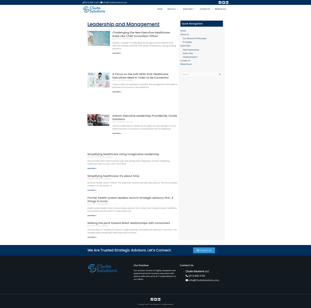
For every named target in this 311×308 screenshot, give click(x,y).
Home (160, 9)
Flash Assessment (191, 49)
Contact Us (205, 9)
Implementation (190, 57)
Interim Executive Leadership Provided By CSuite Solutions (144, 117)
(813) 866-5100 (91, 2)
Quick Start (188, 9)
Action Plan (188, 53)
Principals (187, 42)
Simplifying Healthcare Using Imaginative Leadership (123, 154)
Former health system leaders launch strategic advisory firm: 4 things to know (130, 199)
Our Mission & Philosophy (195, 38)
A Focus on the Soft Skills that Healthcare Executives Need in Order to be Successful (140, 75)
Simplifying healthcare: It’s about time (113, 176)
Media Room (220, 9)
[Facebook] (220, 2)
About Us (171, 9)
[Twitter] (223, 2)
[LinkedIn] (227, 2)
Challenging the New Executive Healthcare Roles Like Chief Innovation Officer (141, 34)
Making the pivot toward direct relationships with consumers (128, 223)
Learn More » (116, 53)
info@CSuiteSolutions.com (114, 2)
